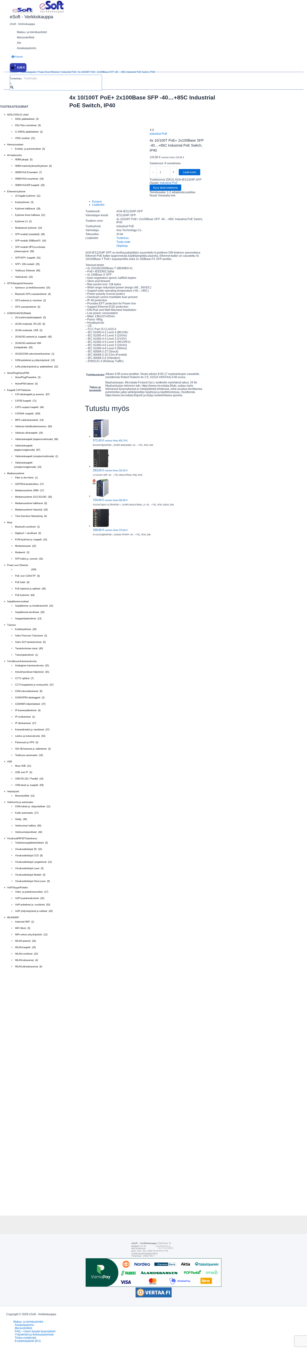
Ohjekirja (122, 245)
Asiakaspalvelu (24, 1324)
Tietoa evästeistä (25, 1337)
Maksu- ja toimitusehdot (28, 1321)
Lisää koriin (189, 172)
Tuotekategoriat (28, 72)
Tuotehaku (16, 78)
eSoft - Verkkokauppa (31, 16)
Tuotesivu (122, 237)
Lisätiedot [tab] (98, 204)
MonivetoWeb (23, 1328)
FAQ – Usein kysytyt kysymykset (35, 1331)
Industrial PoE (68, 72)
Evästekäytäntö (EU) (28, 1340)
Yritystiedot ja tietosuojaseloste (34, 1334)
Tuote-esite (123, 241)
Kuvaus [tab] (97, 201)
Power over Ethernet (48, 72)
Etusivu (14, 72)
